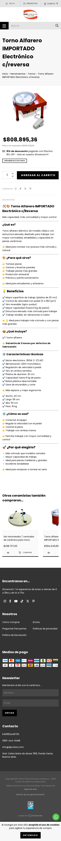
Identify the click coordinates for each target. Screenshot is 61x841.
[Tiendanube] (30, 816)
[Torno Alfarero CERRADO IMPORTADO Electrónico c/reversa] (49, 552)
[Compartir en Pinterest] (30, 189)
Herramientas (17, 73)
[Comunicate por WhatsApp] (55, 817)
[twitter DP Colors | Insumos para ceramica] (27, 601)
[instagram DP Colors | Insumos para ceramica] (4, 601)
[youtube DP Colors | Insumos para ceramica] (16, 601)
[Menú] (4, 25)
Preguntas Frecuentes (14, 628)
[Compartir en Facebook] (20, 189)
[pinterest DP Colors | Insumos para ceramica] (33, 601)
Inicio (5, 73)
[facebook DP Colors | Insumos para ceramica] (10, 601)
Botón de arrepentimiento (30, 794)
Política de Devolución (14, 635)
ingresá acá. (30, 789)
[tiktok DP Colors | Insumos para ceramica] (21, 601)
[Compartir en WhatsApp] (15, 189)
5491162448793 (10, 734)
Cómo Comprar (11, 622)
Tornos (31, 73)
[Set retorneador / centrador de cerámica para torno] (8, 552)
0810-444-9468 (11, 740)
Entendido (30, 835)
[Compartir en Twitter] (25, 189)
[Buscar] (57, 25)
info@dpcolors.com (13, 747)
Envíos (36, 622)
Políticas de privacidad (45, 628)
